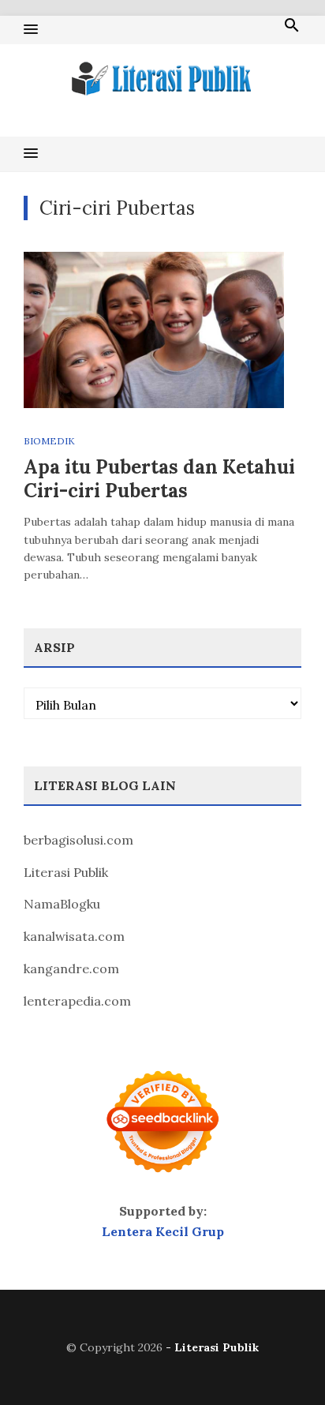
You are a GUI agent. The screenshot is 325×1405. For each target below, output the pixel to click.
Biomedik (49, 441)
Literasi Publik (66, 872)
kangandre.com (71, 968)
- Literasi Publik (212, 1347)
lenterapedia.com (77, 1001)
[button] (31, 30)
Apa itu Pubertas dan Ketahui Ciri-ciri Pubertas (159, 479)
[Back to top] (280, 1360)
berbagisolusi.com (78, 840)
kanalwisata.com (74, 936)
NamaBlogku (62, 904)
